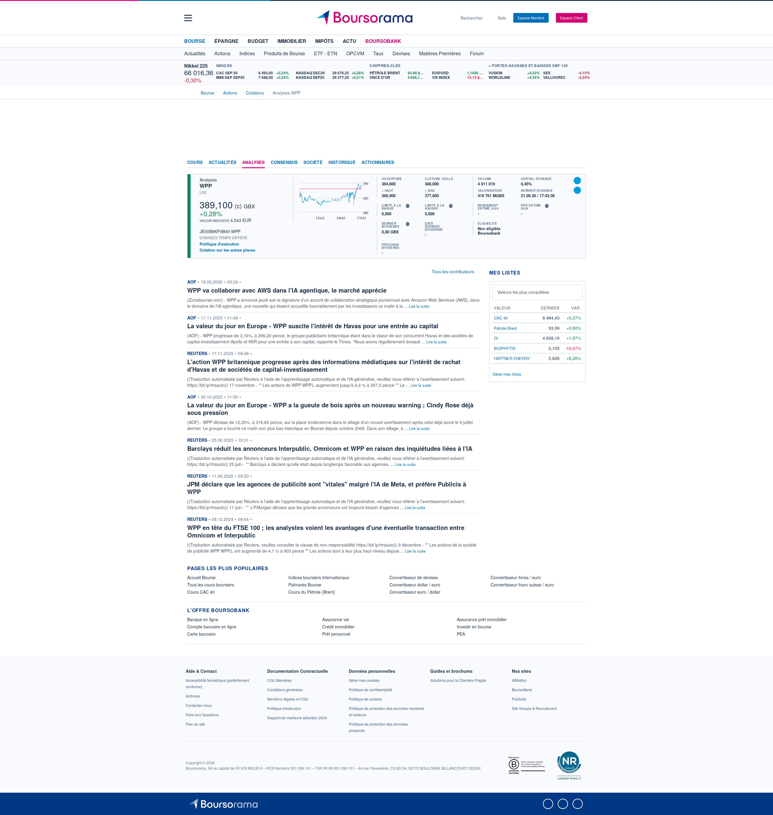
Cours (195, 162)
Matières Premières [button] (440, 53)
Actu (349, 40)
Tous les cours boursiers (210, 585)
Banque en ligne (202, 619)
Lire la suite (419, 306)
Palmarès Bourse (304, 585)
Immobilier (291, 40)
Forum (477, 53)
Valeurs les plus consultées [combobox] (523, 292)
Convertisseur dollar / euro (415, 585)
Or (496, 338)
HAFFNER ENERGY (512, 358)
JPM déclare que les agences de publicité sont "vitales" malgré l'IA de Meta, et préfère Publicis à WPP (326, 488)
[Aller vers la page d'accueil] (384, 18)
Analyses (253, 162)
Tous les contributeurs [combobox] (453, 271)
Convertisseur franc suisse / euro (522, 585)
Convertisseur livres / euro (516, 577)
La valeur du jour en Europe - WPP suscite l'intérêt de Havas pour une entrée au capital (312, 325)
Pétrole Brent (505, 328)
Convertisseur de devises (414, 577)
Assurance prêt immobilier (482, 619)
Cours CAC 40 (201, 592)
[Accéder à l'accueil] (189, 92)
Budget (258, 40)
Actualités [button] (194, 53)
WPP (206, 186)
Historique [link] (342, 162)
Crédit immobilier (338, 627)
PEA (461, 634)
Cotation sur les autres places (227, 250)
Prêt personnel (336, 634)
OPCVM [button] (355, 53)
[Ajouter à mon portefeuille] (577, 180)
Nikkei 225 (196, 65)
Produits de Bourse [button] (284, 53)
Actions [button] (222, 53)
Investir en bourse (474, 627)
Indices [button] (247, 53)
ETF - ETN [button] (325, 53)
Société (312, 162)
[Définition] (407, 206)
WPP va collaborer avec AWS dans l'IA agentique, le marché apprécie (286, 290)
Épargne (226, 40)
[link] (193, 695)
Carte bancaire (201, 634)
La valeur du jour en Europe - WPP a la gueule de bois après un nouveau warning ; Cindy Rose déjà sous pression (330, 408)
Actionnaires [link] (377, 162)
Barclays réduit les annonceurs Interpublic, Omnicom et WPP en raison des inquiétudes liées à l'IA (329, 448)
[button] (188, 18)
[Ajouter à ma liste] (577, 190)
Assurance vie (335, 619)
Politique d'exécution (219, 244)
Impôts (324, 40)
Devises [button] (401, 53)
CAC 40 (501, 318)
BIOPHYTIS (504, 348)
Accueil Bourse (201, 577)
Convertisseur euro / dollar (415, 592)
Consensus (284, 162)
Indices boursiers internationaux (318, 577)
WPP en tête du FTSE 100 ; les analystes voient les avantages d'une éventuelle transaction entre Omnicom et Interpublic (325, 531)
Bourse (194, 40)
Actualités (222, 162)
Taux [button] (378, 53)
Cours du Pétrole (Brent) (311, 592)
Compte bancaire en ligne (211, 627)
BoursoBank (383, 40)
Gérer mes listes (506, 374)
